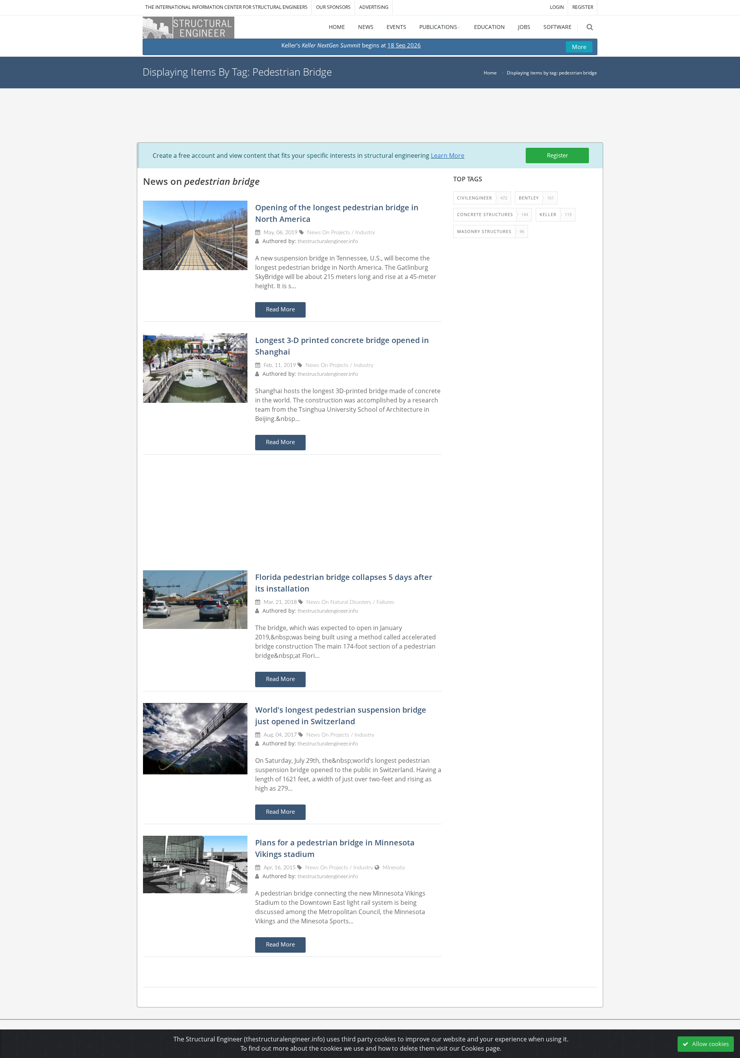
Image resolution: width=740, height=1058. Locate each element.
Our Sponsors (333, 7)
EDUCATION (489, 26)
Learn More (447, 155)
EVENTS (396, 26)
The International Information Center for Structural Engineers (226, 7)
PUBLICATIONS (438, 26)
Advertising (373, 7)
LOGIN (557, 7)
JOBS (524, 26)
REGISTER (582, 7)
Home (490, 72)
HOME (337, 26)
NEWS (365, 26)
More (579, 47)
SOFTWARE (557, 26)
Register (557, 155)
